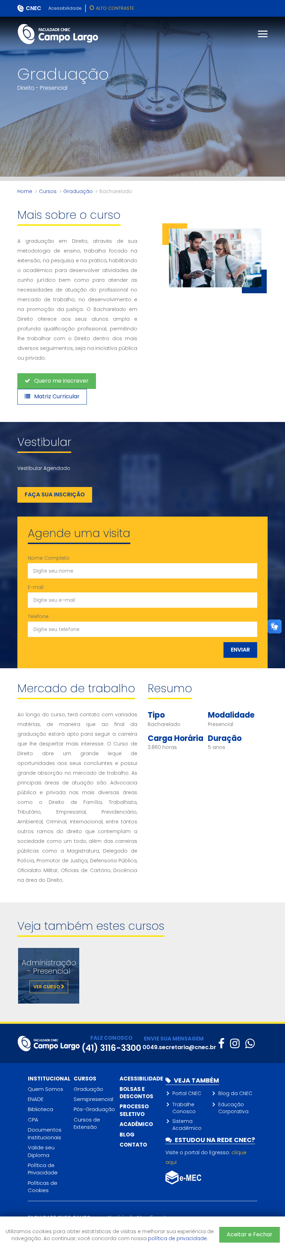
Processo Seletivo (134, 1110)
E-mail (35, 587)
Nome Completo (49, 557)
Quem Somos (45, 1089)
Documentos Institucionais (45, 1133)
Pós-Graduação (94, 1109)
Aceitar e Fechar (249, 1234)
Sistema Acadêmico (187, 1125)
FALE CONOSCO (111, 1037)
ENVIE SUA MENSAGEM (174, 1038)
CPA (33, 1119)
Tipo (156, 715)
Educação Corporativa (233, 1108)
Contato (133, 1144)
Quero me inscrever (61, 381)
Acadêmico (136, 1124)
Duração (225, 738)
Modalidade (231, 715)
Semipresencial (93, 1099)
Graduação (78, 191)
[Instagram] (234, 1043)
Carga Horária (175, 738)
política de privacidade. (178, 1238)
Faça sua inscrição (55, 494)
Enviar (240, 650)
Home (24, 191)
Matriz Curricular (56, 396)
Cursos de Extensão (87, 1123)
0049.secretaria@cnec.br (179, 1047)
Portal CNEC (186, 1093)
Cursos (48, 191)
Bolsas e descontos (136, 1092)
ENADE (35, 1099)
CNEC (33, 8)
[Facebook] (221, 1043)
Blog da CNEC (235, 1093)
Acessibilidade (65, 8)
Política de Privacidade (43, 1169)
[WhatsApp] (249, 1043)
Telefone (38, 616)
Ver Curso (47, 986)
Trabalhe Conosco (184, 1108)
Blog (127, 1134)
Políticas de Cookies (42, 1186)
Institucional (49, 1078)
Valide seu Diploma (41, 1151)
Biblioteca (40, 1109)
